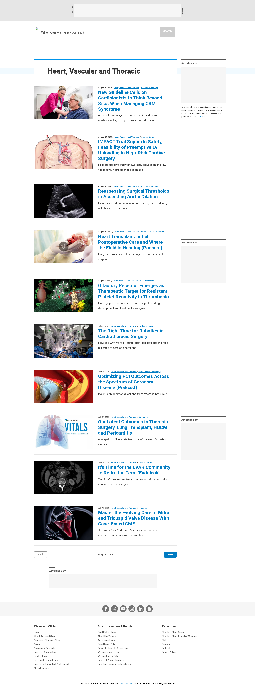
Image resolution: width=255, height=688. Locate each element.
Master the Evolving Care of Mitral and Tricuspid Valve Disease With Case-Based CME (134, 518)
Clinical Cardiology (149, 87)
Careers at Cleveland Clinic (47, 640)
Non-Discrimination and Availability (114, 664)
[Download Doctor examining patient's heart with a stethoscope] (63, 102)
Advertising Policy (106, 640)
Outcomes (143, 417)
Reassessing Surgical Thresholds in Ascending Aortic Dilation (133, 193)
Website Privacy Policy (109, 656)
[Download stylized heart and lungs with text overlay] (63, 432)
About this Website (107, 636)
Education (142, 508)
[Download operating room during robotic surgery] (63, 341)
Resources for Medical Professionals (52, 664)
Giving (37, 644)
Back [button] (41, 554)
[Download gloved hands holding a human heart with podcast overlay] (63, 246)
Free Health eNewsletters (46, 660)
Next (170, 554)
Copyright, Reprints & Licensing (113, 648)
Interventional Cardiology (149, 371)
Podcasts (166, 648)
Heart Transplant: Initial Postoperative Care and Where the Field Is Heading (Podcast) (130, 242)
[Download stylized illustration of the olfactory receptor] (63, 295)
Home (37, 632)
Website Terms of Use (109, 652)
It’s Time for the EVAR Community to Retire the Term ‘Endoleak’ (134, 470)
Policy (202, 116)
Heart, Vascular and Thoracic (126, 87)
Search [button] (167, 30)
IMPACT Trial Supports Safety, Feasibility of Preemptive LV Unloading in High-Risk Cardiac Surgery (131, 150)
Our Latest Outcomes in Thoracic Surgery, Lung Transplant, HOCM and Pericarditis (133, 427)
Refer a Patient (169, 652)
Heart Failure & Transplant (152, 232)
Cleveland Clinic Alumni (173, 632)
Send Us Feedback (107, 632)
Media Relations (41, 668)
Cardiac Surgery (148, 137)
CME (164, 640)
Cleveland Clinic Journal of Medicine (179, 636)
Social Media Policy (107, 644)
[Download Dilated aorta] (63, 201)
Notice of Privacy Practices (111, 660)
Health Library (40, 656)
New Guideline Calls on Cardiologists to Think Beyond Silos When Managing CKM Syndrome (130, 100)
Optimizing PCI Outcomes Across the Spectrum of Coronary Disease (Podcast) (133, 381)
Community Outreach (44, 648)
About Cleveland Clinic (44, 636)
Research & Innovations (45, 652)
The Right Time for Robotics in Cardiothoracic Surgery (131, 333)
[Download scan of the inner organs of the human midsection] (63, 477)
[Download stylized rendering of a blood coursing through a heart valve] (63, 523)
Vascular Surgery (145, 462)
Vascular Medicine (148, 281)
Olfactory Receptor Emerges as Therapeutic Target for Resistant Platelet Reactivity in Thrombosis (133, 291)
